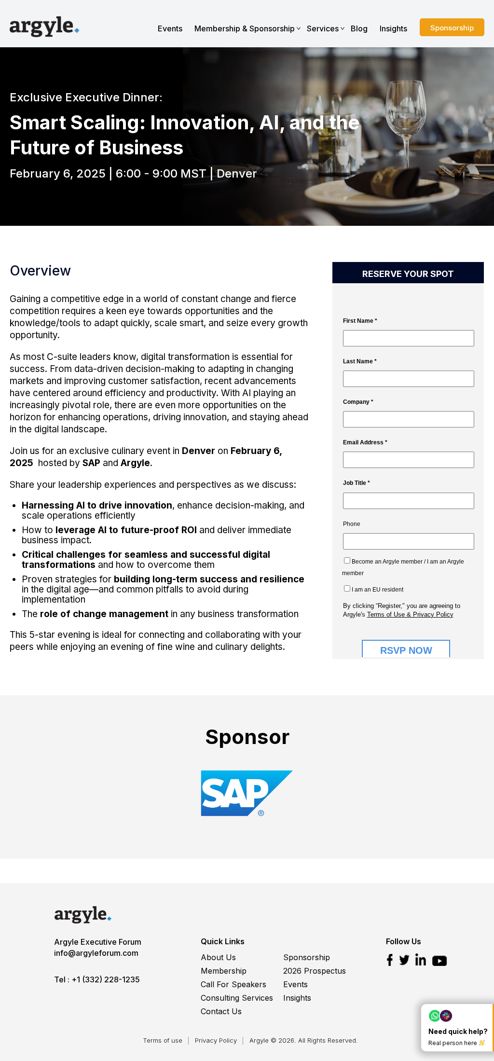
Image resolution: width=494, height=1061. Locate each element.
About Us (218, 957)
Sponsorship (452, 27)
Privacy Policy (216, 1040)
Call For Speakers (233, 984)
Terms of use (162, 1040)
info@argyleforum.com (96, 953)
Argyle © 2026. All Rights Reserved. (303, 1040)
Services (323, 28)
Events (170, 28)
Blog (359, 28)
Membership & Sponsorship (244, 28)
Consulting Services (237, 998)
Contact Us (221, 1011)
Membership (224, 971)
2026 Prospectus (314, 971)
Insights (393, 28)
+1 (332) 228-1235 (105, 979)
